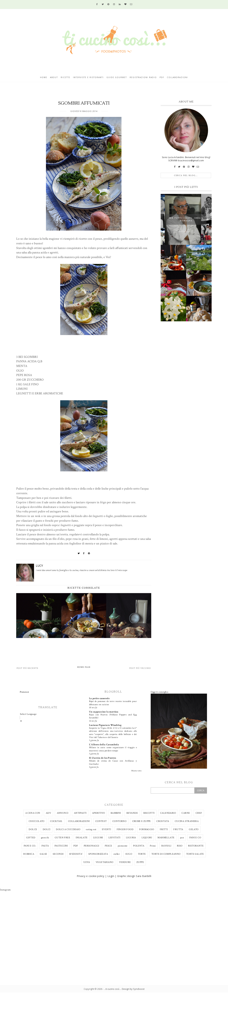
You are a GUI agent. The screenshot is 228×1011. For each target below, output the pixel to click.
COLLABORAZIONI (79, 821)
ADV (48, 813)
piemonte (123, 845)
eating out (91, 829)
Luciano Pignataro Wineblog (105, 725)
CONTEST (101, 821)
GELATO (193, 829)
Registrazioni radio (143, 77)
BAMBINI (116, 813)
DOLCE (33, 829)
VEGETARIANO (104, 862)
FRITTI (164, 829)
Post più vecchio (140, 668)
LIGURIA (131, 837)
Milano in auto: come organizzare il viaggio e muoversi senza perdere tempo (113, 749)
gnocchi (45, 837)
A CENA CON (32, 813)
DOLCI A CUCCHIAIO (68, 829)
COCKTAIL (56, 821)
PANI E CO (195, 837)
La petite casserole (99, 698)
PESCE (108, 845)
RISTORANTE (196, 845)
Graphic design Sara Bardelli (134, 876)
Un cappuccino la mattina (103, 711)
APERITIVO (98, 813)
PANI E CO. (30, 845)
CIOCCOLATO (37, 821)
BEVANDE (132, 813)
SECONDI (58, 854)
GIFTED (30, 837)
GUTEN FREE (62, 837)
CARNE (186, 813)
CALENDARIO (168, 813)
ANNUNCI (62, 813)
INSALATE (81, 837)
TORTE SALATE (195, 854)
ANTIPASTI (80, 813)
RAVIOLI (166, 845)
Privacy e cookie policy (90, 876)
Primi (153, 845)
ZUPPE (140, 862)
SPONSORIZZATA (98, 854)
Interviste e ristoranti (88, 77)
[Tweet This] (79, 553)
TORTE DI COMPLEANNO (166, 854)
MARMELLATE (165, 837)
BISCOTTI (148, 813)
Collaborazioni (177, 77)
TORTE (142, 854)
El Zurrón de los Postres (102, 758)
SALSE (43, 854)
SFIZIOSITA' (76, 854)
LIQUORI (147, 837)
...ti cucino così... (112, 989)
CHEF (199, 813)
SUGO (128, 854)
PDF (75, 845)
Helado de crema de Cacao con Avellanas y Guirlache (113, 762)
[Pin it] (89, 553)
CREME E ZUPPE (141, 821)
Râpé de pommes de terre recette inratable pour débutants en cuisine (113, 703)
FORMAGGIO (146, 829)
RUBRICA (28, 854)
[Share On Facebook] (84, 553)
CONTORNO (119, 821)
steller (116, 854)
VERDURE (125, 862)
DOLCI (46, 829)
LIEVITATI (114, 837)
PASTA (45, 845)
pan (182, 837)
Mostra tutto (136, 771)
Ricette (65, 77)
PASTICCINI (61, 845)
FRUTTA (178, 829)
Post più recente (27, 668)
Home (43, 77)
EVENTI (106, 829)
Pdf (162, 77)
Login (110, 876)
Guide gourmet (117, 77)
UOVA (86, 862)
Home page (83, 667)
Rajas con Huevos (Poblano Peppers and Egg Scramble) (113, 716)
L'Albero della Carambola (104, 744)
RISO (180, 845)
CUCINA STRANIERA (187, 821)
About (54, 77)
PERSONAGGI (91, 845)
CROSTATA (162, 821)
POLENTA (138, 845)
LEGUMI (98, 837)
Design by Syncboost (133, 989)
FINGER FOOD (125, 829)
